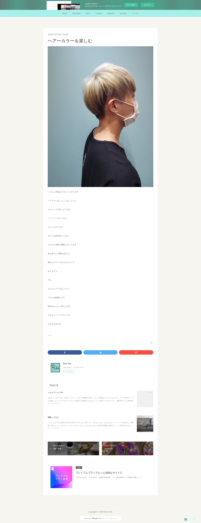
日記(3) (50, 335)
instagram (110, 13)
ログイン (147, 5)
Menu (88, 13)
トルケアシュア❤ (55, 392)
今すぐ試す (131, 4)
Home (64, 13)
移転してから (53, 417)
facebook (123, 13)
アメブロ (135, 13)
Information (76, 13)
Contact (99, 13)
